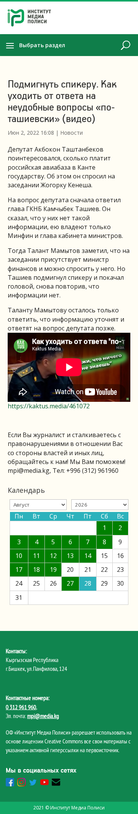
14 (87, 555)
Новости (71, 132)
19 (53, 569)
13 (70, 555)
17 (18, 569)
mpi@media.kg (43, 716)
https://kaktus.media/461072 (49, 406)
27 (70, 583)
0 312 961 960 (21, 707)
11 (36, 555)
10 (18, 555)
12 (53, 555)
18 (36, 569)
